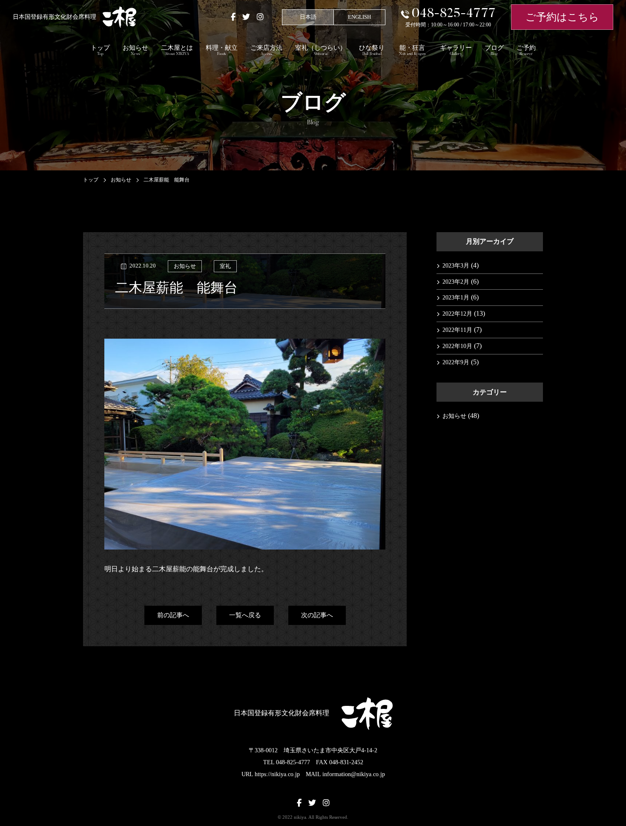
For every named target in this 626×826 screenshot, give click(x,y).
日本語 (308, 17)
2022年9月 (455, 362)
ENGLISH (359, 17)
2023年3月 (455, 265)
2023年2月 (455, 282)
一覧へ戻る (245, 615)
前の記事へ (173, 615)
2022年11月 (457, 330)
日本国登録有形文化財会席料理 (54, 17)
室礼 (225, 266)
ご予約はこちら (562, 17)
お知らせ (185, 266)
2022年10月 (457, 346)
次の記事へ (317, 615)
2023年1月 (455, 297)
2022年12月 (457, 314)
